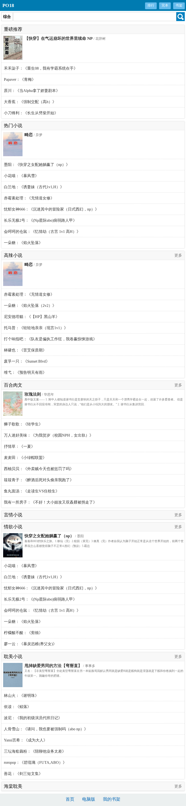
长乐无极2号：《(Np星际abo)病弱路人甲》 (40, 220)
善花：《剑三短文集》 (23, 774)
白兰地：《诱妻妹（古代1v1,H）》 (34, 187)
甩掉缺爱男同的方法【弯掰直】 (53, 665)
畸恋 (28, 134)
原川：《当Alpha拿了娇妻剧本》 (32, 91)
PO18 (8, 5)
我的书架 (111, 799)
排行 (150, 5)
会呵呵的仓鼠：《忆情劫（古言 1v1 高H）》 (42, 231)
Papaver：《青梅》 (20, 79)
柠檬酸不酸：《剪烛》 (23, 633)
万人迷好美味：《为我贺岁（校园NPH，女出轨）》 (48, 435)
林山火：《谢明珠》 (21, 695)
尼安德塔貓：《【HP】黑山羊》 (31, 317)
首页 (70, 799)
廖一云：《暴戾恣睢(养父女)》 (30, 644)
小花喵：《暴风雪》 (21, 176)
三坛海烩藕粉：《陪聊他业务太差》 (35, 751)
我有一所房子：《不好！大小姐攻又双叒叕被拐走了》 (50, 502)
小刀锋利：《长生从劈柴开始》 (31, 113)
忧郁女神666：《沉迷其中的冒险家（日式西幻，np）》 (51, 209)
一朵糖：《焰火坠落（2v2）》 (30, 305)
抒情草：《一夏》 (19, 446)
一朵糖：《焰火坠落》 (23, 243)
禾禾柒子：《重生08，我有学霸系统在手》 (41, 68)
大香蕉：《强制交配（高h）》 (30, 102)
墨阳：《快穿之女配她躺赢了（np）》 (37, 165)
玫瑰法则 (32, 394)
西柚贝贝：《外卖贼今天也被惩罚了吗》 (39, 469)
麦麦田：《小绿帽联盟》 (25, 458)
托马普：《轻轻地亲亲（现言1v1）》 (36, 328)
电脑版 (88, 799)
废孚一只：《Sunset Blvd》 (27, 361)
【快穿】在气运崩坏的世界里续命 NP (58, 38)
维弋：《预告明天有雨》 (25, 372)
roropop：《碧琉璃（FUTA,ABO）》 (35, 762)
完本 (165, 5)
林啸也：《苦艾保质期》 (25, 350)
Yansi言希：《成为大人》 (25, 740)
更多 (178, 255)
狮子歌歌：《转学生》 (23, 424)
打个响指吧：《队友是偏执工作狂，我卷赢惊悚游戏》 (50, 339)
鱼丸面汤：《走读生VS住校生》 (31, 491)
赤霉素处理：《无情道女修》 (29, 198)
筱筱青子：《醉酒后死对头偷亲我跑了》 (39, 480)
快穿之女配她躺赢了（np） (49, 536)
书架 (179, 5)
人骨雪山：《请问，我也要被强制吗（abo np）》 (46, 729)
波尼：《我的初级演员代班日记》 (33, 718)
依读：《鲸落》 (17, 707)
